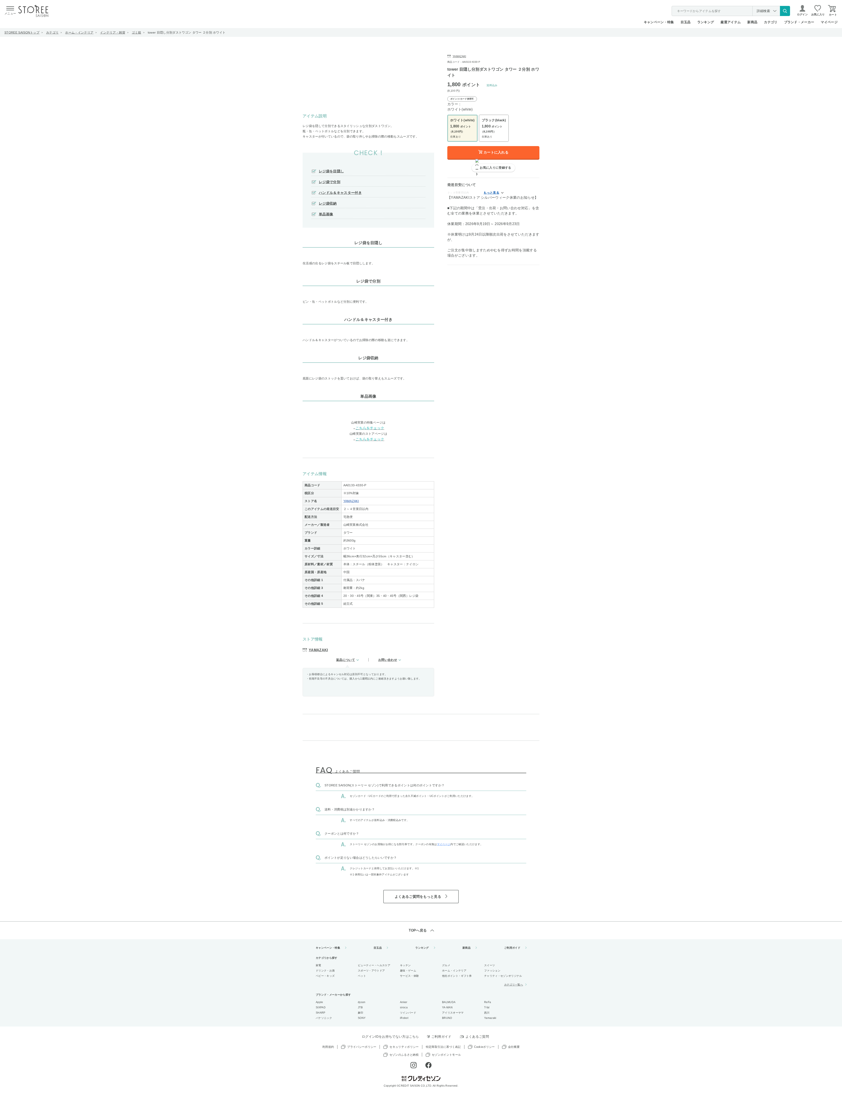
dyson (362, 1002)
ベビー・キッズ (325, 975)
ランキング (705, 22)
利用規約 (328, 1046)
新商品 (752, 22)
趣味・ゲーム (408, 970)
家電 (318, 965)
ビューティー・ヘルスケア (374, 965)
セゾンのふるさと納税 (404, 1054)
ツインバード (408, 1012)
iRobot (404, 1018)
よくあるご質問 (477, 1036)
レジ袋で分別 (329, 182)
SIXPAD (321, 1007)
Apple (319, 1002)
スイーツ (489, 965)
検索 (785, 11)
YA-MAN (447, 1007)
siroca (404, 1007)
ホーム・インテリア (79, 32)
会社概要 (514, 1046)
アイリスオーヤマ (453, 1012)
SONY (362, 1018)
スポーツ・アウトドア (371, 970)
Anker (403, 1002)
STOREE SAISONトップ (21, 32)
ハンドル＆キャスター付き (340, 193)
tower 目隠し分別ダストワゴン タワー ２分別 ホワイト (187, 32)
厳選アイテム (731, 22)
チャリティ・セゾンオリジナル (503, 975)
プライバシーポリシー (361, 1046)
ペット (362, 975)
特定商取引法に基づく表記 (443, 1046)
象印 (360, 1012)
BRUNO (447, 1018)
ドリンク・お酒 (325, 970)
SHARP (320, 1012)
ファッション (492, 970)
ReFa (487, 1002)
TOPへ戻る (418, 930)
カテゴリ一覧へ (513, 984)
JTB (360, 1007)
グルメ (446, 965)
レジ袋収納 (328, 203)
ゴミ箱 (136, 32)
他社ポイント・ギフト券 (457, 975)
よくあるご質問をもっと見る (418, 896)
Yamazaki (490, 1018)
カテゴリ (52, 32)
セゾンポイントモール (446, 1054)
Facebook (428, 1065)
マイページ (829, 22)
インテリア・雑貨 (112, 32)
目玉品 (686, 22)
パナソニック (324, 1018)
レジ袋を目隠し (331, 171)
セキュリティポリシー (404, 1046)
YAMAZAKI (351, 501)
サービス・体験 (409, 975)
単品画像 (326, 214)
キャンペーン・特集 (659, 22)
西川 (487, 1012)
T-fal (487, 1007)
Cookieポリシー (484, 1046)
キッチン (405, 965)
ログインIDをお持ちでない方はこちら (390, 1036)
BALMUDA (448, 1002)
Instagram (413, 1065)
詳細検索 (763, 11)
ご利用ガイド (512, 947)
